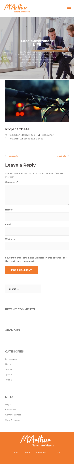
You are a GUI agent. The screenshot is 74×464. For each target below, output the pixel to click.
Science (38, 138)
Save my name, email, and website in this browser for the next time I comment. (36, 259)
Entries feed (11, 409)
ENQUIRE (56, 452)
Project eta (13, 156)
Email (9, 224)
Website (10, 239)
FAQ (27, 452)
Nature (8, 364)
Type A (8, 374)
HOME (16, 452)
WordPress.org (12, 420)
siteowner (48, 134)
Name (9, 209)
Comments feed (13, 414)
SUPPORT (40, 452)
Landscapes (26, 138)
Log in (8, 404)
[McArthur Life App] (18, 8)
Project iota (60, 156)
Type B (8, 379)
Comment (11, 182)
